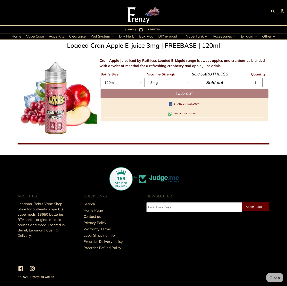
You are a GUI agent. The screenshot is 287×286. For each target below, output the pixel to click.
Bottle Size (110, 74)
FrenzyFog (37, 277)
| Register (154, 29)
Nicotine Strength (161, 74)
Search (89, 204)
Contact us (92, 216)
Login (131, 29)
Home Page (93, 210)
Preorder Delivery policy (103, 241)
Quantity (258, 74)
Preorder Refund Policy (102, 248)
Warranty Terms (97, 229)
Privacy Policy (95, 223)
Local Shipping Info (99, 235)
